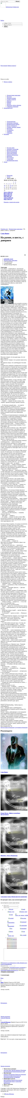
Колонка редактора (12, 150)
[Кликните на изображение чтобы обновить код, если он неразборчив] (14, 964)
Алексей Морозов (5, 1022)
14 (12, 185)
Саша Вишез (5, 233)
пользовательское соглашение (17, 967)
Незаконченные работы (13, 124)
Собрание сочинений (12, 106)
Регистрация (4, 65)
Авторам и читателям (12, 149)
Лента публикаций (12, 152)
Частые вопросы (16, 1070)
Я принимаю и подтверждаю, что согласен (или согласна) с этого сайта (13, 969)
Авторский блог (11, 121)
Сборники (9, 133)
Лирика (9, 103)
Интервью (9, 128)
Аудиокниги (10, 130)
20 (10, 187)
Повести (9, 101)
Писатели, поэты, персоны (14, 105)
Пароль (6, 25)
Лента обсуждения (12, 153)
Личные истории (11, 98)
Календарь (9, 175)
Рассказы (9, 96)
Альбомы (9, 131)
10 (4, 185)
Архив (8, 177)
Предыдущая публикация (7, 727)
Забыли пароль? (12, 65)
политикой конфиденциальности (9, 970)
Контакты (9, 156)
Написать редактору (20, 1074)
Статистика (10, 159)
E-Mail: (5, 23)
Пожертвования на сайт (18, 1071)
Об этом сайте (10, 147)
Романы (9, 102)
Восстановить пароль (9, 1080)
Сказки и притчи (11, 99)
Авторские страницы (12, 123)
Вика (2, 982)
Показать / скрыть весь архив (11, 202)
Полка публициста (12, 125)
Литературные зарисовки (13, 95)
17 (4, 187)
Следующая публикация (20, 727)
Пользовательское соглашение (12, 1077)
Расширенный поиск (12, 160)
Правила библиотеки (12, 155)
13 (10, 185)
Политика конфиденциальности (12, 1076)
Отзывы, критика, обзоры (14, 127)
